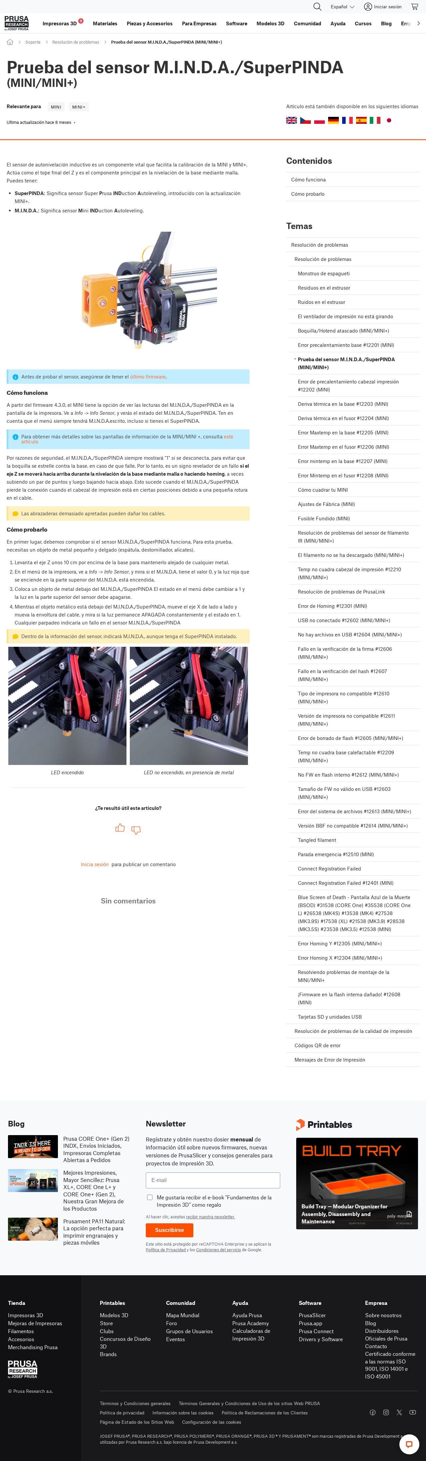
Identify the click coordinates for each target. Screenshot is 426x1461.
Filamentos (21, 1331)
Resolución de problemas (75, 42)
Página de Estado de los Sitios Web (137, 1422)
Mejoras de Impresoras (35, 1323)
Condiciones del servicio (218, 1249)
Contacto (376, 1346)
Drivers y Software (321, 1339)
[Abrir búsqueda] (317, 6)
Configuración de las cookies (211, 1422)
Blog (370, 1323)
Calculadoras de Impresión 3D (251, 1334)
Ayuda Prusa (247, 1315)
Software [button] (236, 23)
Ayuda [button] (337, 23)
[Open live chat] (409, 1444)
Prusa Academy (250, 1323)
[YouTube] (412, 1412)
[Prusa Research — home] (16, 23)
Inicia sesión (95, 864)
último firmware (148, 376)
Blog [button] (386, 23)
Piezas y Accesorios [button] (150, 23)
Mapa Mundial (182, 1315)
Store (106, 1323)
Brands (108, 1354)
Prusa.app (310, 1323)
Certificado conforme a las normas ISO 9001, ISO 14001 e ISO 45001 (390, 1364)
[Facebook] (372, 1412)
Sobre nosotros (383, 1315)
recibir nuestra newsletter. (210, 1216)
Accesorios (21, 1339)
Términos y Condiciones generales (135, 1403)
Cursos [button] (363, 23)
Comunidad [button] (307, 23)
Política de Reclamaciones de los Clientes (265, 1412)
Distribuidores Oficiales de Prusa (386, 1334)
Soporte (33, 42)
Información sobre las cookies (183, 1412)
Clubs (107, 1331)
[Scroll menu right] (418, 23)
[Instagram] (386, 1412)
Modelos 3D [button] (271, 23)
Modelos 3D (114, 1315)
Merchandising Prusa (33, 1347)
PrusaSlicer (312, 1315)
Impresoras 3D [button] (62, 22)
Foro (171, 1323)
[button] (291, 120)
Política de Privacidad (166, 1249)
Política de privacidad (122, 1412)
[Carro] (415, 6)
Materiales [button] (105, 23)
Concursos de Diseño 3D (125, 1342)
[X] (399, 1412)
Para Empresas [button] (199, 23)
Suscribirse (169, 1230)
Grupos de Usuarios (189, 1331)
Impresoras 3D (25, 1315)
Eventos (175, 1339)
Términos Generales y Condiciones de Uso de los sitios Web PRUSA (249, 1403)
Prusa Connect (316, 1331)
